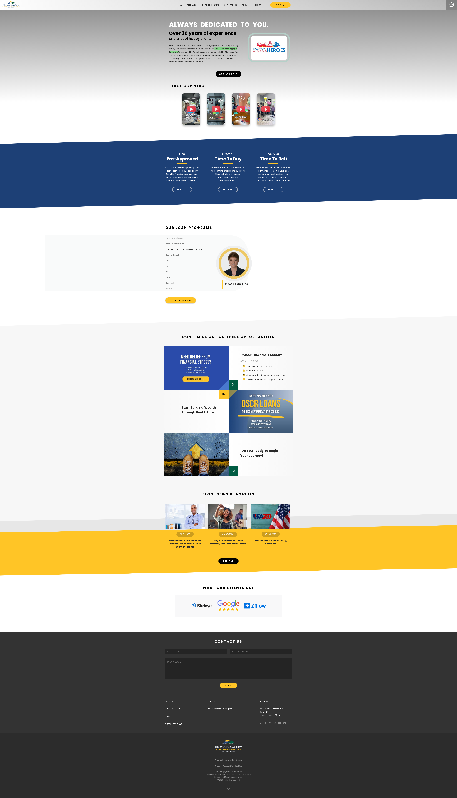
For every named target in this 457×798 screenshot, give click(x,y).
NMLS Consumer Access (241, 774)
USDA (168, 271)
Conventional (172, 255)
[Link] (11, 5)
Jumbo (168, 277)
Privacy (218, 766)
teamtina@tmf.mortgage (220, 708)
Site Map (238, 766)
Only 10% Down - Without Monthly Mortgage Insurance (228, 542)
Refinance (192, 5)
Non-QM (169, 283)
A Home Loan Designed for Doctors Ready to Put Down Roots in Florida (185, 543)
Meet (236, 284)
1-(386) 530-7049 (173, 724)
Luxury (168, 288)
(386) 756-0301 (172, 708)
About (245, 5)
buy (180, 5)
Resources (259, 5)
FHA (167, 260)
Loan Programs (210, 5)
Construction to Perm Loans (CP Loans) (184, 249)
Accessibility (228, 766)
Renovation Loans (174, 238)
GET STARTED (230, 5)
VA (166, 266)
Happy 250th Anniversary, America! (271, 542)
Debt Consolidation (174, 243)
